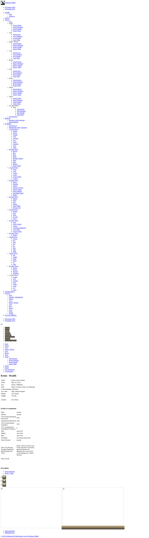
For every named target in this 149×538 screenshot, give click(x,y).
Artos (15, 147)
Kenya (15, 270)
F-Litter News (13, 209)
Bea (14, 153)
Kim (10, 306)
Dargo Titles (17, 49)
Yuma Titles (17, 104)
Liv (14, 288)
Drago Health (17, 29)
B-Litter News (13, 149)
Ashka (15, 131)
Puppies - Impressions (16, 297)
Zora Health (17, 74)
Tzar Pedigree (17, 54)
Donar (15, 186)
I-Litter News (13, 237)
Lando (15, 277)
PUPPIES (8, 124)
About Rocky (17, 62)
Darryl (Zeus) (17, 189)
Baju (14, 162)
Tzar (10, 304)
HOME (7, 12)
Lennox (15, 281)
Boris (14, 157)
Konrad (15, 271)
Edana (15, 199)
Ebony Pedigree (18, 91)
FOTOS (7, 293)
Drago (11, 299)
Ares (14, 146)
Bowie (15, 151)
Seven (15, 133)
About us (12, 16)
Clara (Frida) (17, 177)
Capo (14, 169)
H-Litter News (13, 233)
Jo (13, 262)
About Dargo (17, 25)
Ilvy (14, 240)
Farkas (15, 211)
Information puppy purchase (18, 127)
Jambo (15, 257)
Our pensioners (10, 369)
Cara (14, 171)
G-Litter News (13, 220)
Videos (11, 313)
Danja (15, 182)
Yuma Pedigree (18, 100)
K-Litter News (13, 266)
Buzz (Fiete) (17, 166)
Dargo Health (17, 47)
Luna (14, 290)
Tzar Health (17, 56)
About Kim (20, 109)
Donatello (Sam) (18, 193)
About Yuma (17, 98)
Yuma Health (17, 102)
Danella (15, 184)
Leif (14, 279)
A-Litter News (13, 129)
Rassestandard (13, 122)
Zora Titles (16, 76)
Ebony (7, 366)
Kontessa (16, 273)
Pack (10, 22)
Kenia (11, 312)
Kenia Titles (17, 85)
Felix (14, 215)
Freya (15, 219)
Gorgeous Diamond (19, 228)
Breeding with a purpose (17, 120)
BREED (7, 118)
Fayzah (15, 217)
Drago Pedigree (18, 27)
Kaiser (15, 268)
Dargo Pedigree (18, 45)
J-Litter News (13, 253)
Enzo (14, 200)
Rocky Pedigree (18, 64)
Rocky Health (17, 65)
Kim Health (21, 113)
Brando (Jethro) (18, 158)
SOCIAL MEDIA (11, 315)
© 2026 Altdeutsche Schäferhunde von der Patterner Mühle (20, 536)
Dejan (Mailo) (17, 191)
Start (10, 14)
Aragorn (15, 144)
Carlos (15, 173)
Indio (14, 251)
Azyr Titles (16, 40)
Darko (15, 195)
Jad (14, 255)
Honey (15, 235)
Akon (15, 142)
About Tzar (16, 53)
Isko (14, 250)
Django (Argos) (18, 188)
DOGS (7, 20)
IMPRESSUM (9, 533)
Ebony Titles (17, 95)
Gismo (15, 226)
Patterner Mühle (10, 3)
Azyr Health (17, 38)
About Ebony (17, 89)
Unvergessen (13, 116)
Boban (15, 164)
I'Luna (15, 239)
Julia (14, 264)
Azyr (10, 301)
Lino (14, 282)
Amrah (15, 135)
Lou (14, 140)
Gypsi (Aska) (17, 231)
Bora (14, 155)
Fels (14, 213)
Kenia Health (17, 84)
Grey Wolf (16, 230)
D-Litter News (13, 180)
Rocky (11, 308)
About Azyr (17, 34)
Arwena (15, 138)
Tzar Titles (16, 58)
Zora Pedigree (17, 73)
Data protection (10, 531)
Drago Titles (17, 31)
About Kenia (17, 80)
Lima (14, 286)
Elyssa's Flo (17, 208)
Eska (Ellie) (16, 206)
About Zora (16, 71)
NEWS (7, 18)
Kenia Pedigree (18, 82)
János (15, 261)
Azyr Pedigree (17, 36)
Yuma (7, 368)
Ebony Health (17, 93)
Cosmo (15, 178)
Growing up (13, 126)
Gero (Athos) (17, 224)
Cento (15, 175)
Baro (14, 160)
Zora (10, 310)
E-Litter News (13, 197)
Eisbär (15, 204)
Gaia (14, 222)
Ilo (14, 246)
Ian (14, 244)
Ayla (14, 137)
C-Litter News (13, 168)
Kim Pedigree (21, 111)
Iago (14, 242)
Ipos (14, 248)
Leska (15, 284)
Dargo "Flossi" (14, 303)
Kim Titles (20, 115)
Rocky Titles (17, 67)
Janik (14, 259)
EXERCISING (10, 292)
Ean (14, 202)
